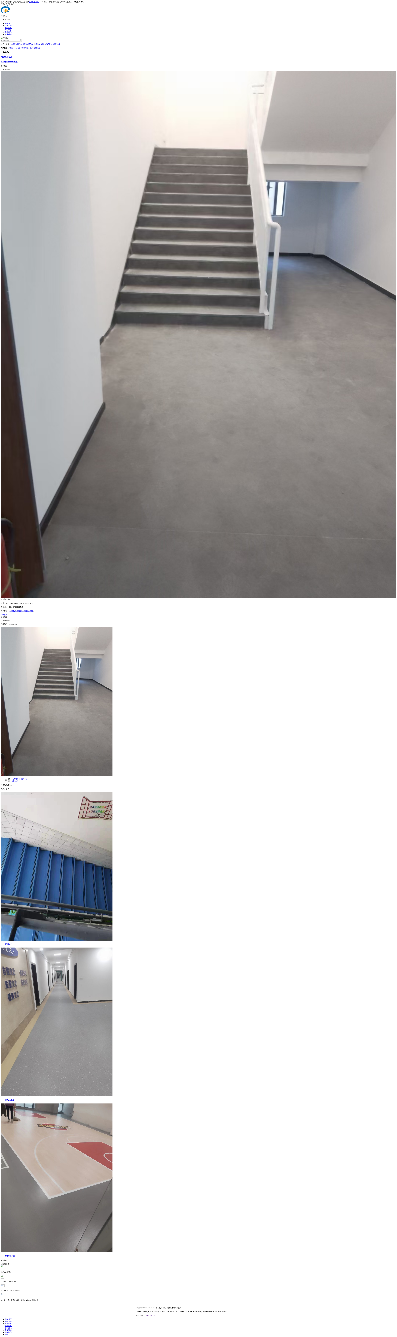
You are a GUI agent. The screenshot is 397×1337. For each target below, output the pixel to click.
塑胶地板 (15, 781)
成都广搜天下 (150, 1315)
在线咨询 (4, 615)
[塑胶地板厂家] (56, 1252)
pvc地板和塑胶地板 (22, 48)
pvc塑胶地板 (15, 44)
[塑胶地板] (56, 940)
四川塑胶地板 (35, 48)
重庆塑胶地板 (34, 2)
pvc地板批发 (35, 44)
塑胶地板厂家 (46, 44)
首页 (11, 48)
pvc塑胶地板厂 (25, 44)
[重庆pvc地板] (56, 1096)
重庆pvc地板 (9, 1100)
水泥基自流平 (7, 57)
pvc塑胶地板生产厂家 (19, 779)
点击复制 (159, 1308)
